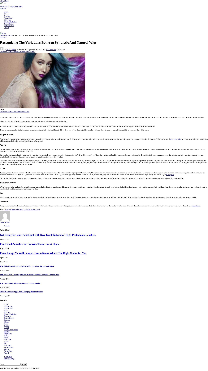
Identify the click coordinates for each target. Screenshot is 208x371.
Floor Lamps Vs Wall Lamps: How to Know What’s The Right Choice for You (43, 253)
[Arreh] (3, 8)
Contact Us (8, 357)
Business (7, 16)
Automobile (8, 306)
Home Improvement (11, 330)
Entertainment (9, 26)
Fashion (7, 320)
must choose (196, 206)
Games (6, 326)
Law (5, 335)
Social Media (8, 24)
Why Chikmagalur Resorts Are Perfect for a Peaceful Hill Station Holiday (27, 266)
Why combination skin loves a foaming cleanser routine (20, 283)
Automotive (8, 308)
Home (6, 12)
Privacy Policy (9, 359)
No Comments (51, 50)
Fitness (6, 322)
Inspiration (8, 333)
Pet (5, 343)
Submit (23, 364)
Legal (6, 337)
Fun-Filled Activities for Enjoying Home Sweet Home (29, 244)
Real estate (8, 345)
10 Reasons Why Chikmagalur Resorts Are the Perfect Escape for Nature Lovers (29, 275)
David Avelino (11, 50)
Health (6, 328)
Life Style (7, 20)
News (6, 14)
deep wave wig (175, 139)
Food (6, 324)
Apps (6, 304)
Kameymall (170, 175)
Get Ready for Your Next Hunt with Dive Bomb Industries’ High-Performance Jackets (48, 234)
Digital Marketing (10, 22)
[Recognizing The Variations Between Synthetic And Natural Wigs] (42, 108)
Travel (6, 28)
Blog (6, 310)
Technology (8, 18)
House (6, 332)
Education (7, 316)
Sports (6, 349)
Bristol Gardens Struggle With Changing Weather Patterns (21, 292)
